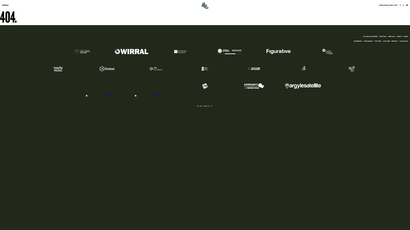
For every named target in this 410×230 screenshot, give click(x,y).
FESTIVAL (391, 36)
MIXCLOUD (404, 41)
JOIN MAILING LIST (388, 5)
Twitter (377, 41)
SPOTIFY (395, 41)
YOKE (211, 106)
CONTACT (383, 36)
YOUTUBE (386, 41)
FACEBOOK (358, 41)
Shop (406, 36)
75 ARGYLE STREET (370, 36)
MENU (5, 5)
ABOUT (399, 36)
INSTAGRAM (368, 41)
